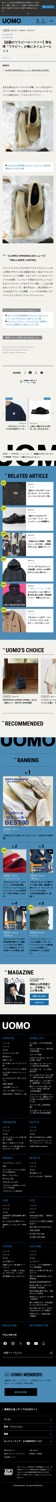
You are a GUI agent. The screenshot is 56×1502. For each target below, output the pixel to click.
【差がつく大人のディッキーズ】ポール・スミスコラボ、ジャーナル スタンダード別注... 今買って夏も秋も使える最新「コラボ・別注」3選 (39, 493)
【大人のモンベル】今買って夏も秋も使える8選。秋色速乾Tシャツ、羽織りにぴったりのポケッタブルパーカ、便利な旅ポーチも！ (40, 595)
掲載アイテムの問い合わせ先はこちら (22, 338)
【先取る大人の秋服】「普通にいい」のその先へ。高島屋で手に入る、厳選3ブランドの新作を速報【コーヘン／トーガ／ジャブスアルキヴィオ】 (40, 544)
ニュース (9, 34)
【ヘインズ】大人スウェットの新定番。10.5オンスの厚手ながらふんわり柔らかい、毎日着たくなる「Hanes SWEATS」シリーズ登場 (39, 569)
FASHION (15, 454)
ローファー (7, 58)
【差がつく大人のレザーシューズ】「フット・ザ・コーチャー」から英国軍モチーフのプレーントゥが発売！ (38, 519)
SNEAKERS (7, 829)
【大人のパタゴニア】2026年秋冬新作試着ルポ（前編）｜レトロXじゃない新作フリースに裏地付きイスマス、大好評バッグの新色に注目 (14, 944)
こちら (22, 1477)
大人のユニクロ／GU (12, 879)
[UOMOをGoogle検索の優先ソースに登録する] (28, 381)
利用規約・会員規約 (35, 1453)
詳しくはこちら (48, 7)
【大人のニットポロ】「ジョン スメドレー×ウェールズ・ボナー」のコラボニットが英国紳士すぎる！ (39, 620)
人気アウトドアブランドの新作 (40, 589)
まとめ (31, 487)
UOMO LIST (7, 696)
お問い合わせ (33, 1450)
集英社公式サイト (9, 1450)
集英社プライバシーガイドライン (14, 1453)
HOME (5, 454)
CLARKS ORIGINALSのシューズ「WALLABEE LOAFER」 (27, 70)
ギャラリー (9, 832)
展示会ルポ (35, 879)
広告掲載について (9, 1457)
